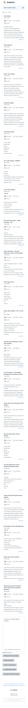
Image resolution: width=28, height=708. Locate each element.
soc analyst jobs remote (10, 669)
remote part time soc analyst (11, 655)
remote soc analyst (8, 660)
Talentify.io (15, 693)
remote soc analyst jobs (10, 665)
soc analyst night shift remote (11, 674)
